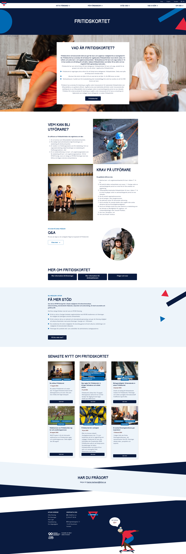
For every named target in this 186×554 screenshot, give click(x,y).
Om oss (179, 6)
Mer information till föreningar (62, 276)
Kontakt (176, 1)
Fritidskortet (93, 99)
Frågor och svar (122, 276)
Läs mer (61, 401)
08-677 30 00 (72, 517)
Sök (184, 1)
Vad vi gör (152, 6)
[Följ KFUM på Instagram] (114, 522)
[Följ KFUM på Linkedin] (115, 522)
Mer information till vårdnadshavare (92, 277)
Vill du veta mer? (57, 337)
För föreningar (94, 6)
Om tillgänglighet (53, 524)
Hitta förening (62, 6)
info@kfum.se (72, 515)
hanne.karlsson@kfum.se (96, 482)
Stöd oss (124, 6)
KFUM (9, 36)
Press (161, 1)
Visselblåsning (52, 522)
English (168, 1)
